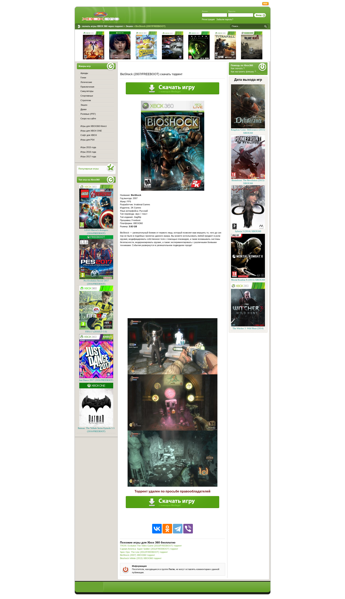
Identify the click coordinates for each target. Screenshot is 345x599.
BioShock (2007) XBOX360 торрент (137, 555)
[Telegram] (177, 528)
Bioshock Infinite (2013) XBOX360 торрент (141, 558)
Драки (83, 109)
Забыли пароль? (224, 19)
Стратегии (85, 100)
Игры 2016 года (88, 152)
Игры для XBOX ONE (91, 131)
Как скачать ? (238, 68)
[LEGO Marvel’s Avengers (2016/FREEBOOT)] (96, 228)
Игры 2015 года (88, 147)
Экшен (83, 105)
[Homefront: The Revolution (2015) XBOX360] (248, 178)
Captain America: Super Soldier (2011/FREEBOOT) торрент (149, 549)
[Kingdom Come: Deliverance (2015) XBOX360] (248, 128)
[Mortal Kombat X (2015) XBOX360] (248, 277)
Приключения (87, 87)
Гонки (83, 77)
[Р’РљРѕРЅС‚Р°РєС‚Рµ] (157, 528)
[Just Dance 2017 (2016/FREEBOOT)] (96, 377)
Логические (86, 82)
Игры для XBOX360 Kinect (93, 126)
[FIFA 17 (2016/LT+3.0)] (96, 329)
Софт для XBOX (88, 135)
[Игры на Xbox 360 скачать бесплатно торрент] (100, 16)
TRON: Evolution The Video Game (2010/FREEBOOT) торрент (151, 545)
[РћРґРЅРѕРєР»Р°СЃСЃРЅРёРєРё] (167, 528)
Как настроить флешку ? (243, 71)
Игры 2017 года (88, 156)
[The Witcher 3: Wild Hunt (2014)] (248, 326)
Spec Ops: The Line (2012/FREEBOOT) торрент (144, 552)
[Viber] (188, 528)
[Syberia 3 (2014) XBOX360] (248, 228)
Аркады (84, 73)
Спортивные (86, 96)
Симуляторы (86, 91)
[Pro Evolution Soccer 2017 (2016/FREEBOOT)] (96, 278)
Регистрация (208, 19)
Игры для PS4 (87, 140)
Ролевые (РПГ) (88, 114)
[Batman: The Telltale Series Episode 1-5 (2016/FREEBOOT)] (96, 426)
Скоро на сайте (88, 118)
